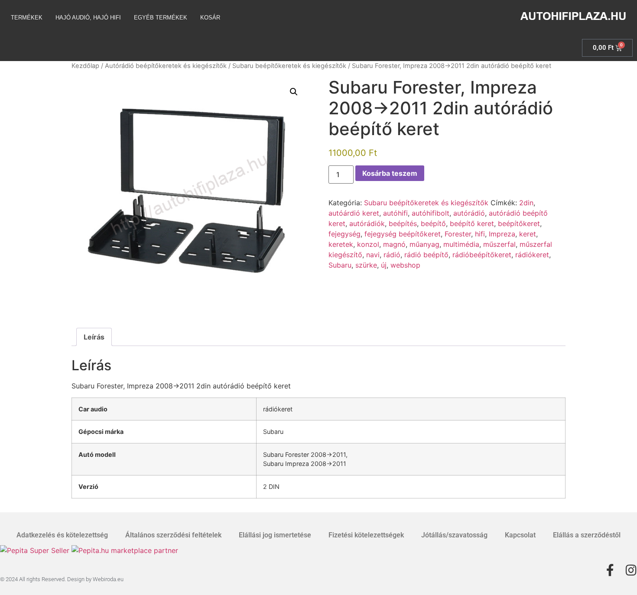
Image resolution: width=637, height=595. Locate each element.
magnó (394, 244)
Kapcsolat (520, 535)
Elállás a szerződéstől (587, 535)
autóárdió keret (353, 213)
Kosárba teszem (389, 173)
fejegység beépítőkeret (402, 234)
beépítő (433, 223)
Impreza (502, 234)
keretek (340, 244)
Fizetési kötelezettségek (366, 535)
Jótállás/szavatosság (454, 535)
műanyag (424, 244)
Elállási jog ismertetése (275, 535)
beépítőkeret (519, 223)
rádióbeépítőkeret (481, 254)
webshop (405, 265)
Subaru (339, 265)
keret (527, 234)
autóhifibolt (430, 213)
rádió (392, 254)
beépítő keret (472, 223)
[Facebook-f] (610, 570)
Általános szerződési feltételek (173, 535)
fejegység (344, 234)
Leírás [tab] (94, 337)
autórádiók (367, 223)
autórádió (469, 213)
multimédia (461, 244)
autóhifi (395, 213)
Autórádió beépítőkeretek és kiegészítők (166, 66)
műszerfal (499, 244)
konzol (368, 244)
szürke (366, 265)
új (384, 265)
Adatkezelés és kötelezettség (62, 535)
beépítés (403, 223)
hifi (480, 234)
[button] (294, 92)
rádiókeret (532, 254)
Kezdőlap (85, 66)
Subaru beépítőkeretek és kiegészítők (289, 66)
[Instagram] (631, 570)
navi (373, 254)
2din (526, 202)
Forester (458, 234)
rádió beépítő (426, 254)
